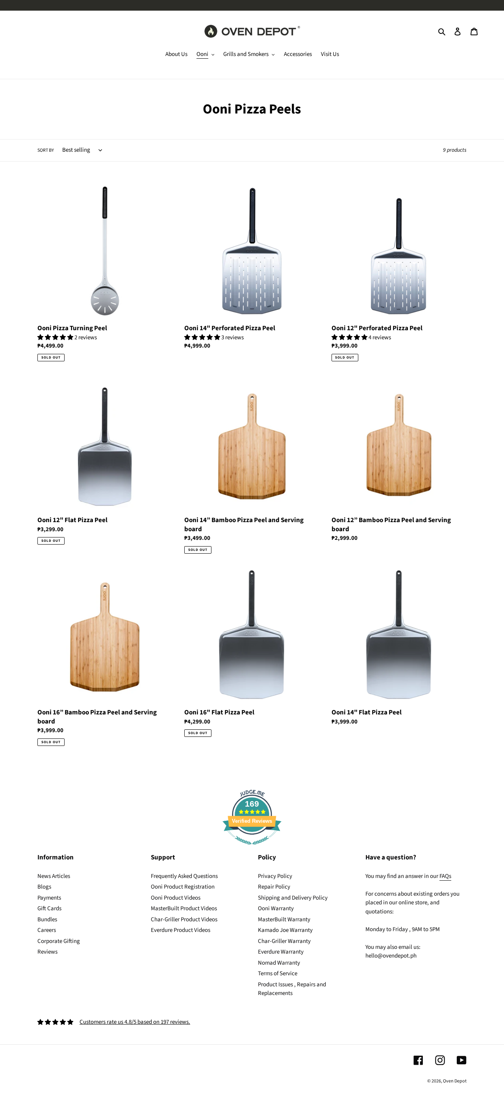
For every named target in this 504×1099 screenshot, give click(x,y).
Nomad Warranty (279, 963)
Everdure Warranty (281, 952)
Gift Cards (49, 908)
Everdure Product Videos (180, 930)
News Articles (53, 876)
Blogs (44, 887)
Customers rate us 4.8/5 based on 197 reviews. (135, 1022)
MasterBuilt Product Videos (184, 908)
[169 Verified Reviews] (252, 849)
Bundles (47, 919)
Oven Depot (455, 1081)
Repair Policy (274, 887)
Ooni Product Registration (183, 887)
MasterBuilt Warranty (284, 919)
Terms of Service (277, 973)
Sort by (45, 150)
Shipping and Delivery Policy (293, 898)
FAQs (445, 876)
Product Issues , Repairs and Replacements (292, 989)
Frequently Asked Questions (184, 876)
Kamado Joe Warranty (285, 930)
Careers (46, 930)
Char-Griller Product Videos (184, 919)
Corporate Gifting (58, 941)
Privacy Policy (275, 876)
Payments (49, 898)
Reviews (47, 952)
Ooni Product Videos (175, 898)
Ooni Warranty (276, 908)
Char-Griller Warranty (284, 941)
